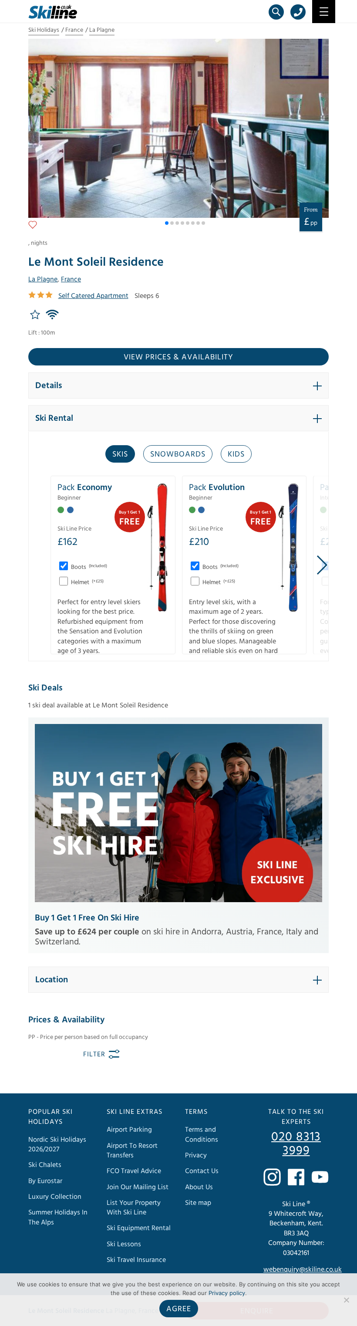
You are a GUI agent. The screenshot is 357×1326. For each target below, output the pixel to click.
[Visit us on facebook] (296, 1177)
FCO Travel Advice (134, 1171)
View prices (178, 357)
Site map (198, 1203)
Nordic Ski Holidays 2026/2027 (57, 1144)
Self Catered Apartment (93, 296)
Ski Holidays (43, 30)
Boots (88, 567)
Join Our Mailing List (137, 1187)
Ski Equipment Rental (139, 1228)
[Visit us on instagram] (272, 1177)
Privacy (196, 1155)
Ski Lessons (124, 1244)
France (74, 30)
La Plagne (102, 30)
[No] (346, 1300)
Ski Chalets (44, 1165)
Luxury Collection (54, 1196)
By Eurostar (45, 1181)
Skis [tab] (120, 454)
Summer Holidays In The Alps (58, 1217)
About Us (199, 1187)
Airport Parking (129, 1130)
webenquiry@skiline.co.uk (302, 1269)
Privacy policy (227, 1292)
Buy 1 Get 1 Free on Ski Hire (87, 918)
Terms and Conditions (201, 1134)
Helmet (86, 582)
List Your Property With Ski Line (134, 1207)
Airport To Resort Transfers (132, 1150)
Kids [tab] (236, 454)
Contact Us (202, 1171)
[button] (166, 223)
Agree (178, 1308)
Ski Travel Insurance (136, 1260)
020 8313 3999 (296, 1144)
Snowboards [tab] (177, 454)
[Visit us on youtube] (320, 1177)
